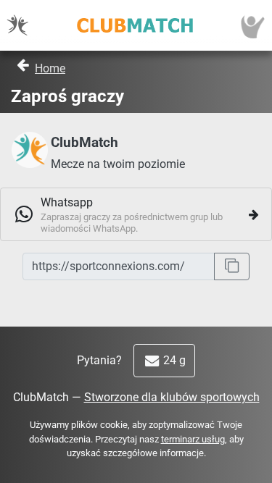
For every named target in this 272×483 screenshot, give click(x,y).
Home (50, 68)
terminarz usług (193, 439)
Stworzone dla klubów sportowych (172, 397)
